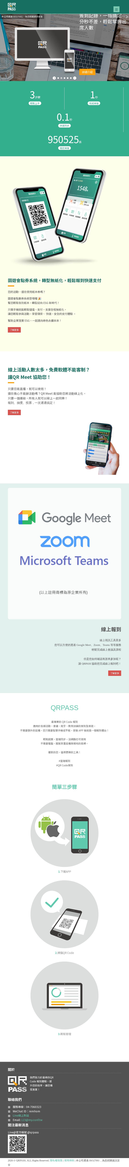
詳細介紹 (87, 63)
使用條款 (69, 1160)
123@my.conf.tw (31, 1120)
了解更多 (14, 329)
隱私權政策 (56, 1160)
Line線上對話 (21, 1115)
